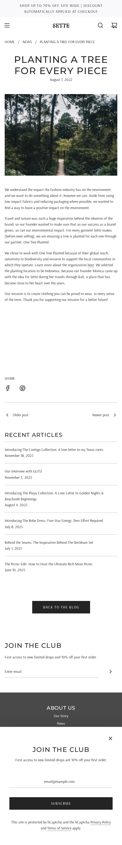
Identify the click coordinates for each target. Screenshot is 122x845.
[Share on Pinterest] (22, 389)
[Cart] (114, 25)
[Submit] (110, 671)
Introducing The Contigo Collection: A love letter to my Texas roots (54, 449)
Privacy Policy (100, 822)
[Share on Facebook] (8, 389)
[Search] (100, 25)
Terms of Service (59, 828)
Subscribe (61, 803)
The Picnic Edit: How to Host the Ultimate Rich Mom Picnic (49, 564)
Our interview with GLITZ (23, 471)
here (91, 264)
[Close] (110, 738)
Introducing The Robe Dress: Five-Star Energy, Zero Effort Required (54, 520)
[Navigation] (7, 25)
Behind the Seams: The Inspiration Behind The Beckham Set (49, 542)
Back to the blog (61, 607)
